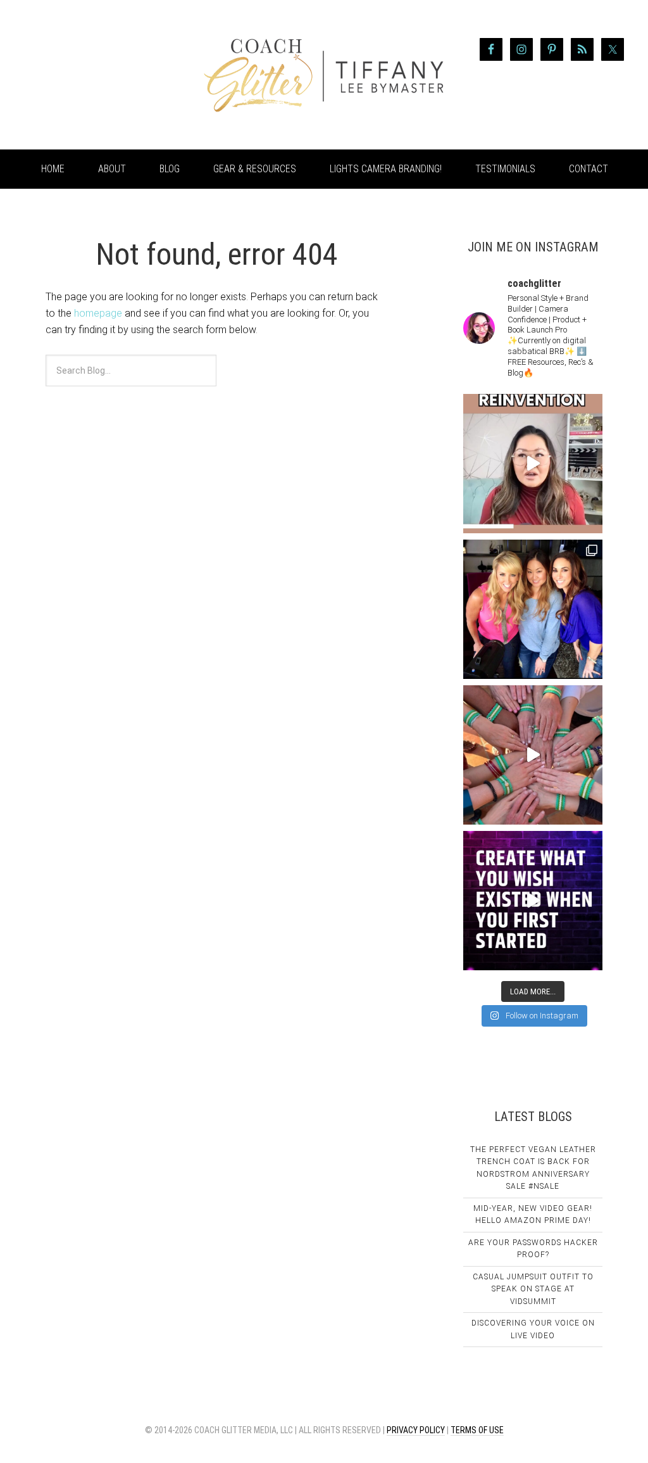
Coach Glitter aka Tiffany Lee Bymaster (115, 75)
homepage (98, 313)
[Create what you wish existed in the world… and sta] (532, 463)
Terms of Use (477, 1430)
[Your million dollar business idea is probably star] (532, 900)
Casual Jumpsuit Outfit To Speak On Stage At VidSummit (533, 1289)
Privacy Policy (416, 1430)
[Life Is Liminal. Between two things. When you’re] (532, 755)
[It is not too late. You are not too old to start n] (532, 609)
